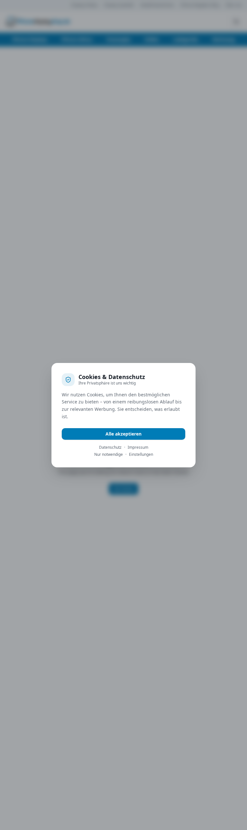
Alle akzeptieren (123, 434)
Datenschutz (110, 447)
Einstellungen (141, 454)
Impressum (138, 447)
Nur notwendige (108, 454)
